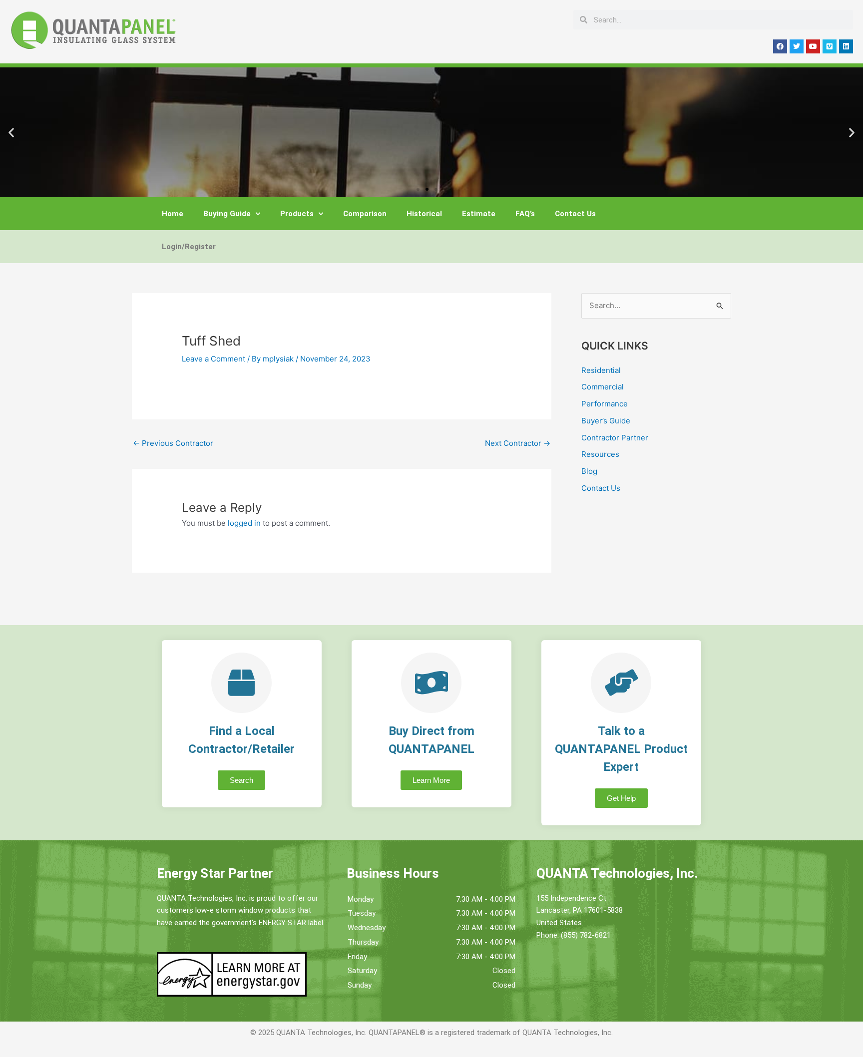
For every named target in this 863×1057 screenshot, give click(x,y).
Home (172, 213)
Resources (600, 454)
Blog (589, 471)
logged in (244, 523)
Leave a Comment (213, 358)
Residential (601, 370)
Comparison (365, 213)
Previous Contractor (173, 443)
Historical (424, 213)
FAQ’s (525, 213)
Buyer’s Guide (605, 420)
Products (297, 213)
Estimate (478, 213)
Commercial (602, 386)
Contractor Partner (614, 437)
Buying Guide (227, 213)
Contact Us (575, 213)
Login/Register (189, 246)
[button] (11, 132)
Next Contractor (517, 443)
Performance (604, 403)
